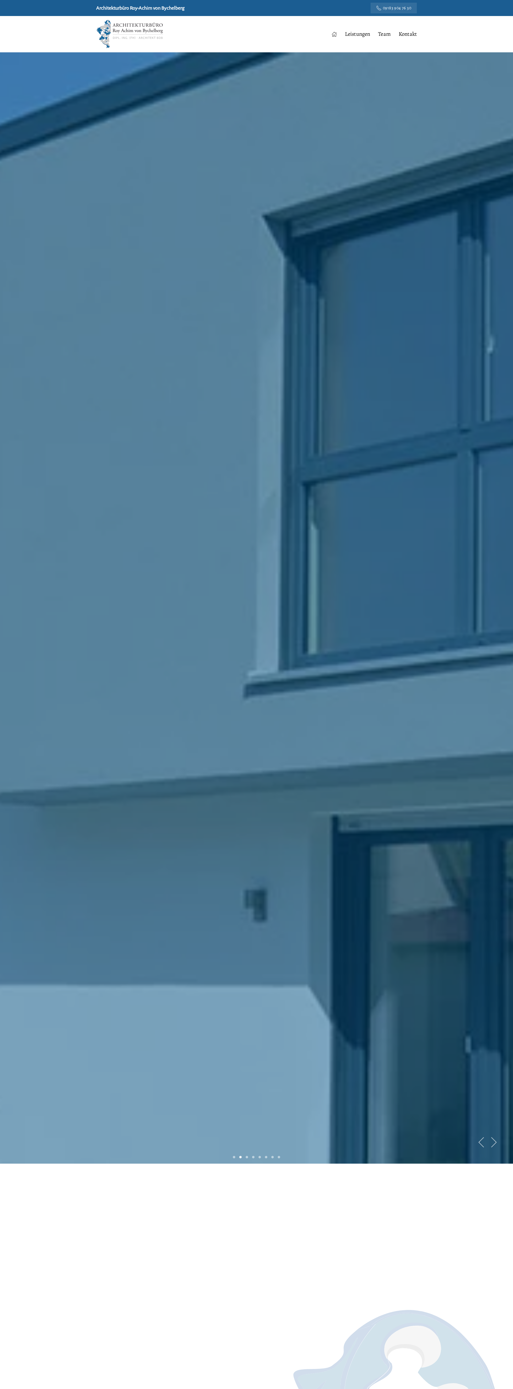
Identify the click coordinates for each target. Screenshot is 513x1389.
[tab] (234, 1157)
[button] (482, 1142)
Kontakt (408, 34)
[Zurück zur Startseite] (129, 34)
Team (384, 34)
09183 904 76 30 (397, 8)
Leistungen (357, 34)
